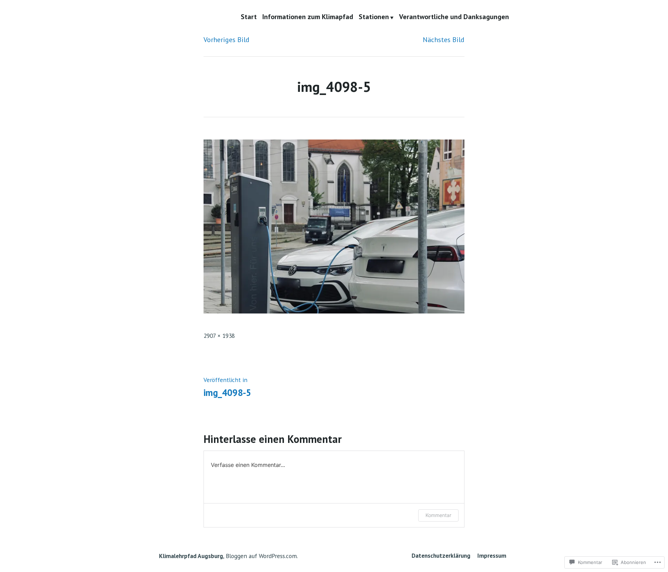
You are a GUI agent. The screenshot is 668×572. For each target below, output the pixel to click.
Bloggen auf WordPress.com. (262, 556)
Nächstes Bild (443, 39)
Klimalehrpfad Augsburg (191, 556)
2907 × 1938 (219, 336)
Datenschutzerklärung (442, 555)
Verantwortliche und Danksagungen (454, 17)
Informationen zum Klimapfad (307, 17)
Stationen (374, 17)
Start (249, 17)
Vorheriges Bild (226, 39)
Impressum (491, 555)
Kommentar (438, 515)
